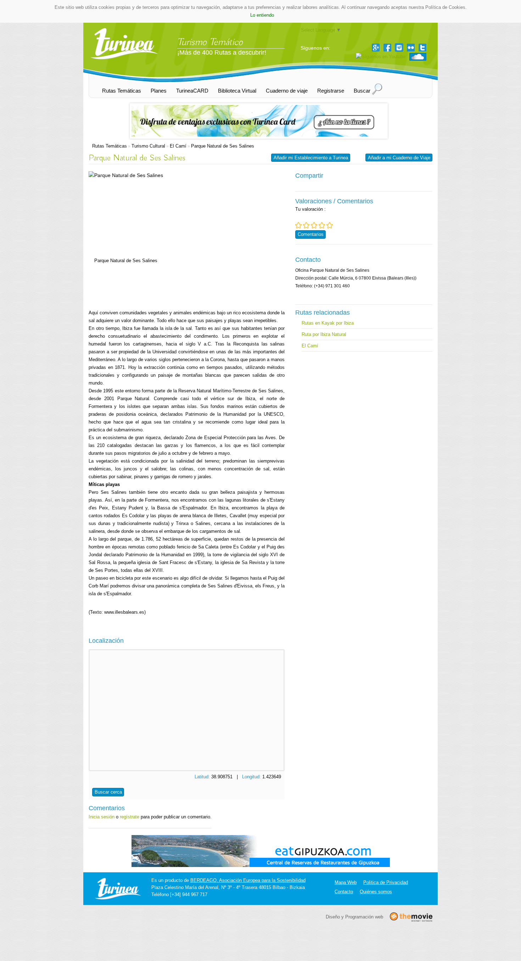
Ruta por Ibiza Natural (324, 334)
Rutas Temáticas (109, 146)
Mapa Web (346, 882)
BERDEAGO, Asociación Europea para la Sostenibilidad (248, 880)
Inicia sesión (101, 816)
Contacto (344, 891)
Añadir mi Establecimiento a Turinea (311, 157)
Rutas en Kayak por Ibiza (328, 323)
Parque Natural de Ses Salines (222, 146)
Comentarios (311, 234)
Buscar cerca (108, 792)
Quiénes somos (376, 891)
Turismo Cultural (148, 146)
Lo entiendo (262, 15)
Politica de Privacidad (385, 882)
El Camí (178, 146)
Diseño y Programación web (354, 916)
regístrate (129, 816)
